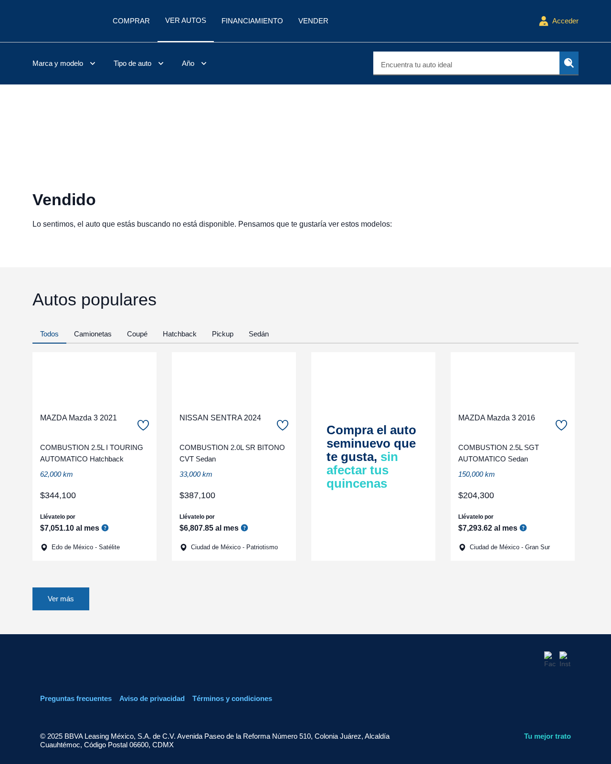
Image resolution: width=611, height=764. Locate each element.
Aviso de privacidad (152, 698)
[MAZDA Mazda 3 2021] (94, 378)
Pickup (222, 334)
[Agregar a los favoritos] (143, 425)
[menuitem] (65, 63)
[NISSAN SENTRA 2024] (234, 378)
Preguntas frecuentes (76, 698)
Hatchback (180, 334)
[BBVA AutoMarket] (64, 21)
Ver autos (185, 20)
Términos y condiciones (232, 698)
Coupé (137, 334)
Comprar (131, 21)
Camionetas (93, 334)
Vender (313, 21)
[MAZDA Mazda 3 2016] (513, 378)
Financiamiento (252, 21)
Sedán (259, 334)
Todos (49, 334)
